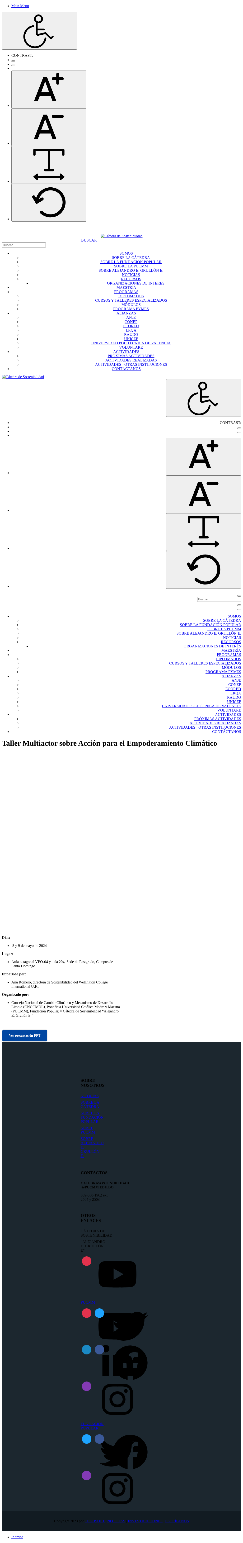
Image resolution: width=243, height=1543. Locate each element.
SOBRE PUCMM (88, 1130)
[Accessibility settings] (39, 31)
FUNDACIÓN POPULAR (92, 1426)
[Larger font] (48, 89)
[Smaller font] (48, 127)
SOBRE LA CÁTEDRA (90, 1104)
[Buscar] (239, 596)
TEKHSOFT (95, 1521)
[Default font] (48, 203)
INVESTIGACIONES (145, 1521)
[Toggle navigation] (239, 605)
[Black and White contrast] (13, 65)
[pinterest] (86, 1261)
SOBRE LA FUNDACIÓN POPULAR (92, 1117)
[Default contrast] (13, 61)
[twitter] (99, 1313)
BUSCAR (89, 240)
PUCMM (88, 1302)
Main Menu (20, 6)
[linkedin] (86, 1349)
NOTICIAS (90, 1096)
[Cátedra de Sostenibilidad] (122, 236)
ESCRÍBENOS (177, 1521)
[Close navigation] (239, 609)
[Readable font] (48, 165)
